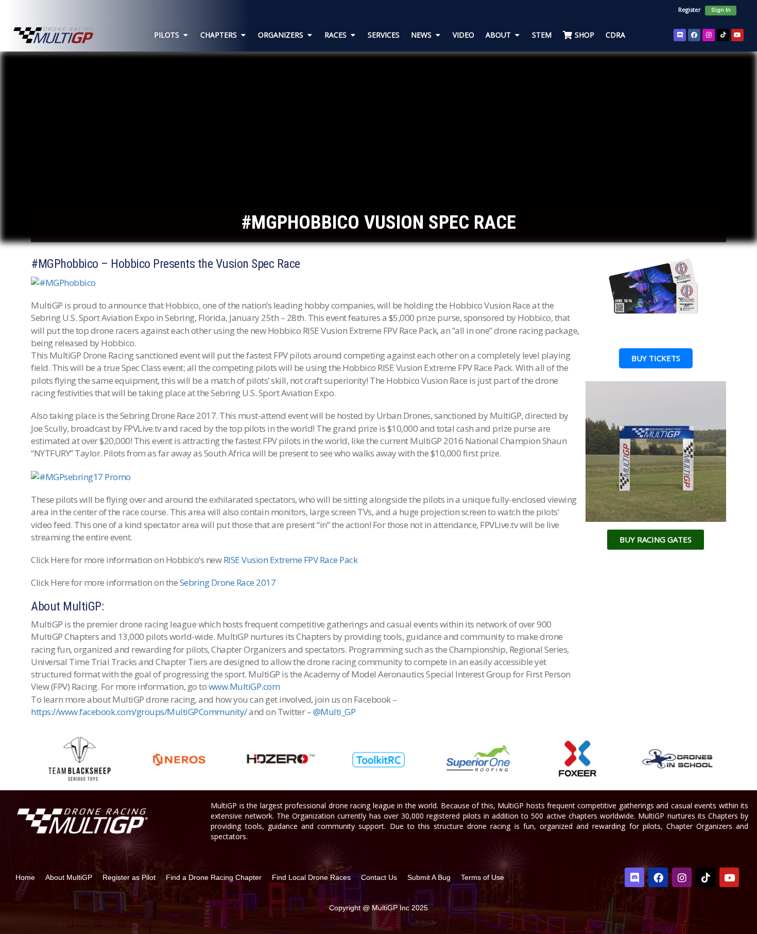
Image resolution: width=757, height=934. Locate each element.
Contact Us (379, 877)
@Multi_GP (334, 712)
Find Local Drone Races (311, 877)
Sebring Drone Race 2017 (228, 582)
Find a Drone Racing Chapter (214, 877)
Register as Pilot (129, 877)
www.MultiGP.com (244, 686)
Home (25, 877)
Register (689, 9)
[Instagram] (708, 35)
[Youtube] (737, 35)
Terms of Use (482, 877)
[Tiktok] (723, 35)
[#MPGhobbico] (63, 281)
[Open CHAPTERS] (243, 34)
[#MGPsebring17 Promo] (81, 476)
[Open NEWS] (437, 34)
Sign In (721, 10)
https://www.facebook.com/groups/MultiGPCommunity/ (139, 712)
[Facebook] (694, 35)
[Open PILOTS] (185, 34)
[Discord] (680, 35)
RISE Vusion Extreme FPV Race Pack (290, 560)
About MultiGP (68, 877)
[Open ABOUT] (517, 34)
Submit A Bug (429, 877)
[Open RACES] (352, 34)
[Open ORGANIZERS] (309, 34)
